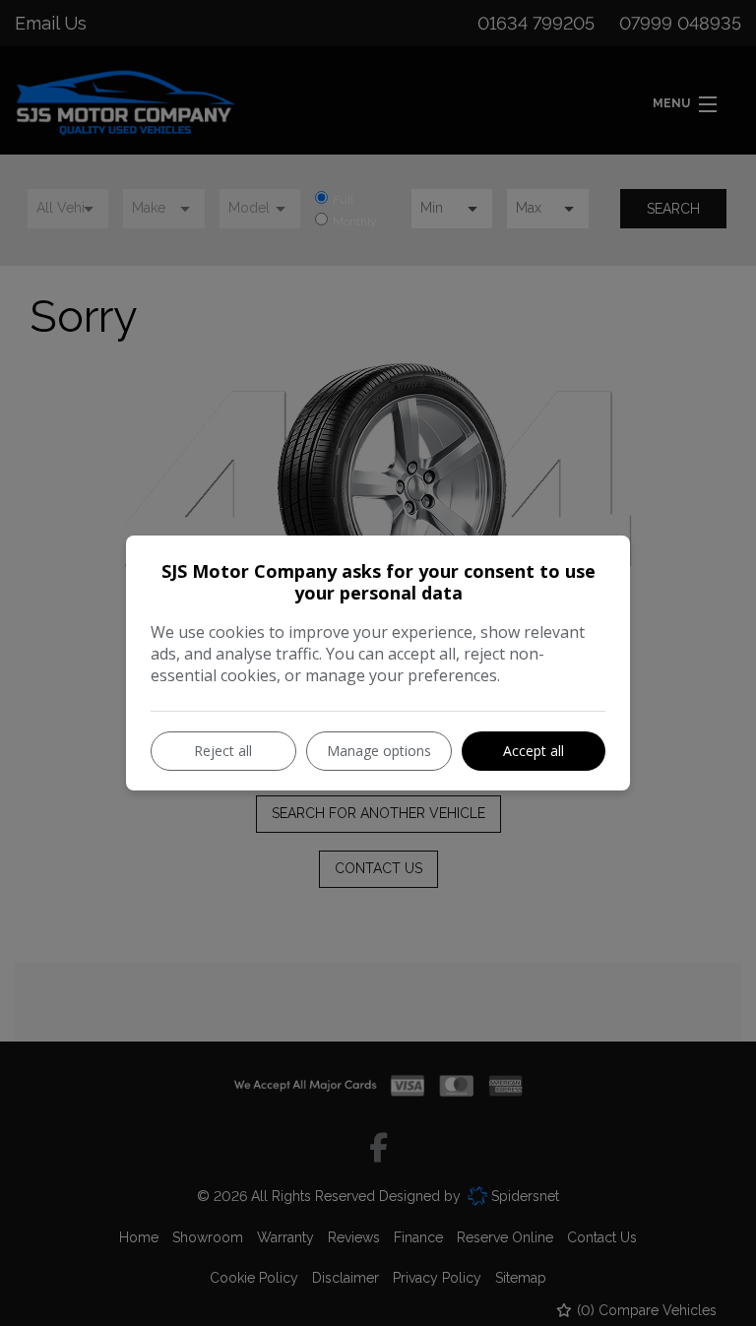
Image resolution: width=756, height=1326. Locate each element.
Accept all (533, 750)
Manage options (379, 750)
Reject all (223, 750)
